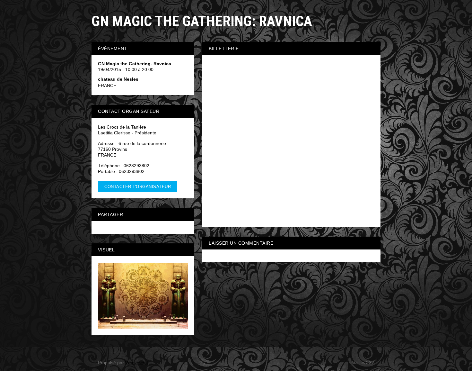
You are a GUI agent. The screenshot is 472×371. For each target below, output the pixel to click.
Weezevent (136, 362)
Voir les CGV (363, 362)
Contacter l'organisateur (137, 186)
